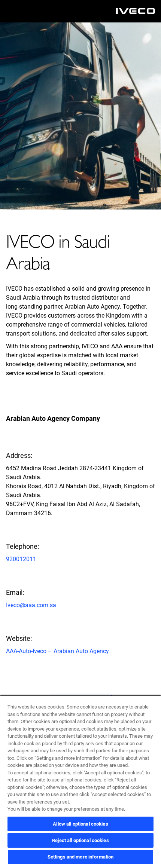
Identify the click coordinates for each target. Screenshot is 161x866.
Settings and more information (81, 857)
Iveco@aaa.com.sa (31, 605)
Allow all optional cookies (80, 824)
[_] (135, 11)
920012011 (21, 559)
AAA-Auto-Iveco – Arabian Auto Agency (57, 651)
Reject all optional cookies (80, 840)
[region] (80, 780)
